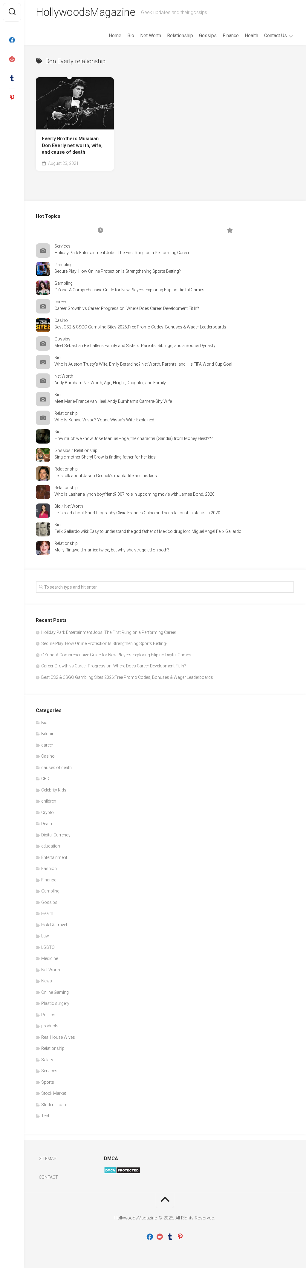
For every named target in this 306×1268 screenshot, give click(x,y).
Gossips (208, 35)
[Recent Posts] (100, 231)
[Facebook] (12, 40)
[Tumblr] (12, 78)
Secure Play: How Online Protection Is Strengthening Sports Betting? (117, 271)
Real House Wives (58, 1037)
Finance (231, 35)
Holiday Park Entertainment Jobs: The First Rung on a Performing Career (121, 252)
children (48, 801)
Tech (46, 1115)
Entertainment (54, 857)
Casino (61, 320)
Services (62, 246)
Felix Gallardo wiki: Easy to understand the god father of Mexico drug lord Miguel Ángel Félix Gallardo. (148, 531)
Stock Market (53, 1093)
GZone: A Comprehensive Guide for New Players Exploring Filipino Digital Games (129, 289)
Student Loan (53, 1104)
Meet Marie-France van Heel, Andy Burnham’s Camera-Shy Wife (113, 401)
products (50, 1025)
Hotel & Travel (54, 924)
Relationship (180, 35)
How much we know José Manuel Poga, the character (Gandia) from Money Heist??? (133, 438)
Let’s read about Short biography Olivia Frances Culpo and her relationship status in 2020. (137, 512)
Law (45, 936)
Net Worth (150, 35)
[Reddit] (12, 59)
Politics (48, 1014)
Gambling (63, 264)
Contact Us (275, 35)
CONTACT (48, 1177)
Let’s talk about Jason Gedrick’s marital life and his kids (105, 475)
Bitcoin (47, 733)
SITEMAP (47, 1158)
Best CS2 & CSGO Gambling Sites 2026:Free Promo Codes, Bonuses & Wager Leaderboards (140, 327)
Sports (47, 1082)
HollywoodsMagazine (85, 12)
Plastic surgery (55, 1003)
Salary (47, 1059)
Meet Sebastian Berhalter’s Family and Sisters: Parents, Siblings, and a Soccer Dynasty (134, 345)
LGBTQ (48, 947)
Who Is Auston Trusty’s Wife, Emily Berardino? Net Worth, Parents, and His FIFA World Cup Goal (143, 364)
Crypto (47, 812)
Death (46, 823)
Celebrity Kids (53, 790)
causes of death (56, 767)
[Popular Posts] (229, 231)
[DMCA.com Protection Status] (122, 1172)
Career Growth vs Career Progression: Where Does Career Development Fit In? (126, 308)
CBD (45, 778)
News (46, 980)
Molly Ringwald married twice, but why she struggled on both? (111, 550)
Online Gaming (55, 992)
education (50, 846)
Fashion (49, 868)
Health (251, 35)
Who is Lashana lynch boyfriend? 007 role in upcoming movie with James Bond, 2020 (134, 494)
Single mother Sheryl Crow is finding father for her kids (105, 457)
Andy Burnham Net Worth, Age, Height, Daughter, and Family (110, 382)
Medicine (49, 958)
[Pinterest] (12, 97)
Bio (130, 35)
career (60, 301)
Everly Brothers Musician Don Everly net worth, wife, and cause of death (72, 145)
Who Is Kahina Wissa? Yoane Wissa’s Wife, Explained (104, 419)
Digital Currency (56, 835)
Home (115, 35)
